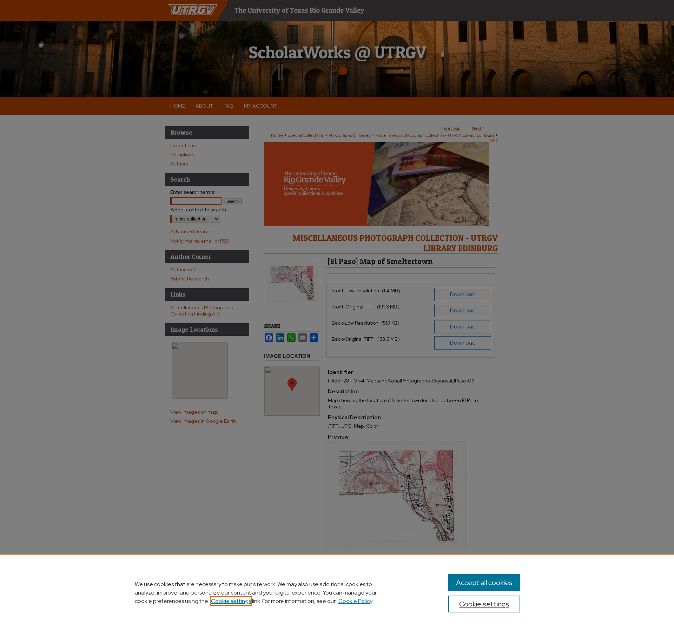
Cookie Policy (355, 601)
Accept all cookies (484, 582)
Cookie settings (231, 601)
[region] (337, 592)
